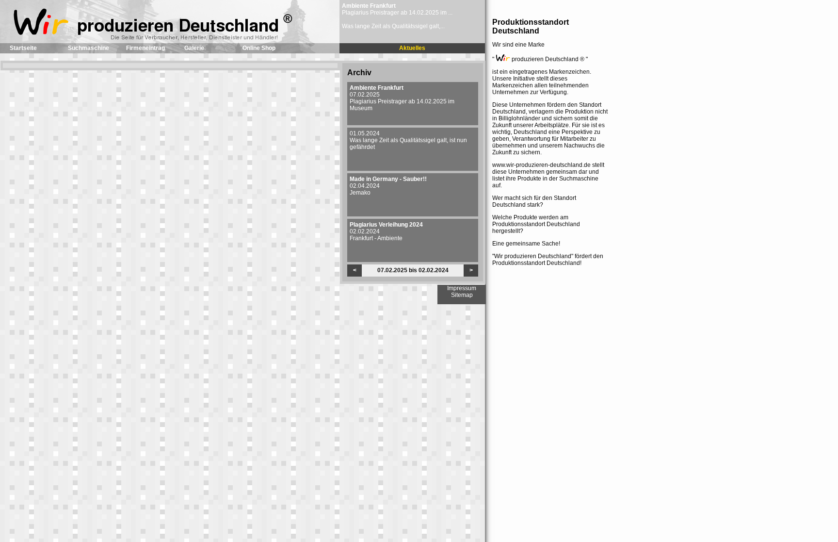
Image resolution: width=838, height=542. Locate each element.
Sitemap (462, 295)
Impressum (461, 288)
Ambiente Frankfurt (369, 5)
